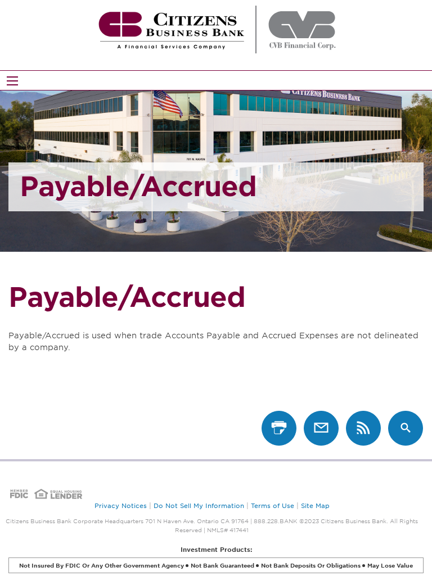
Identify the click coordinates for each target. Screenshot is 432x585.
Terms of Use (272, 506)
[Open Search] (12, 80)
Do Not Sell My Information (199, 506)
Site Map (315, 506)
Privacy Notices (120, 506)
